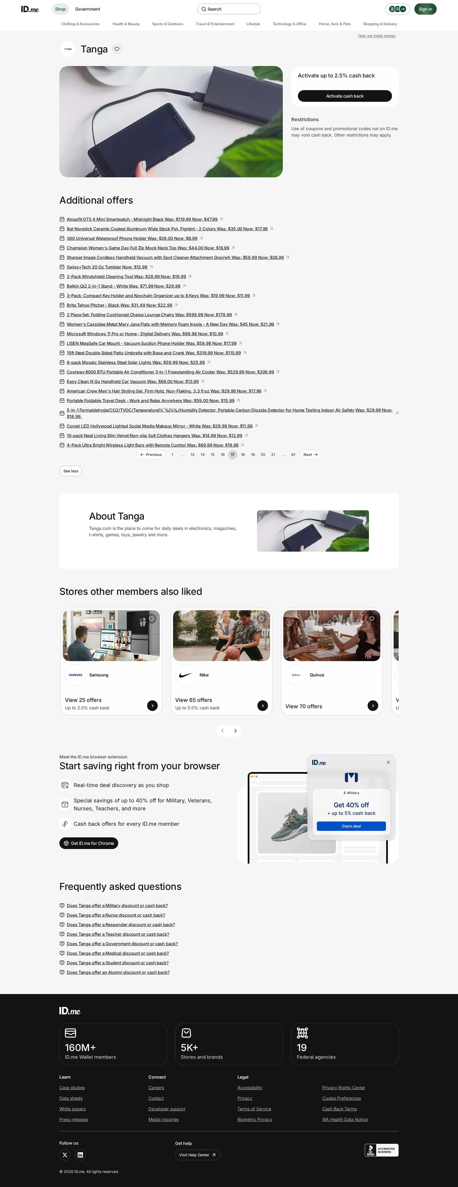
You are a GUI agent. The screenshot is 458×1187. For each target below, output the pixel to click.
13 (193, 454)
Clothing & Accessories (80, 24)
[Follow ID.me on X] (65, 1154)
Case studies (72, 1087)
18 (243, 454)
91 (293, 454)
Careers (156, 1087)
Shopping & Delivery (380, 24)
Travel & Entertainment (215, 24)
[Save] (151, 618)
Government (87, 9)
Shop (60, 9)
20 (263, 454)
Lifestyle (253, 24)
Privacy (244, 1098)
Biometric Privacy (254, 1119)
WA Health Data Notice (345, 1119)
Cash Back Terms (339, 1108)
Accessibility (249, 1087)
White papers (72, 1108)
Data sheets (71, 1098)
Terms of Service (254, 1108)
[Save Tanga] (117, 49)
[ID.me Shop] (33, 9)
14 (203, 454)
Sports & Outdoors (167, 24)
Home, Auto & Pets (335, 24)
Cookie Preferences (341, 1098)
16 (223, 454)
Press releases (73, 1119)
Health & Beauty (126, 24)
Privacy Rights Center (343, 1087)
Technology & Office (289, 24)
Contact (156, 1098)
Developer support (166, 1108)
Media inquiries (163, 1119)
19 (253, 454)
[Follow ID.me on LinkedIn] (80, 1154)
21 (273, 454)
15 (212, 454)
